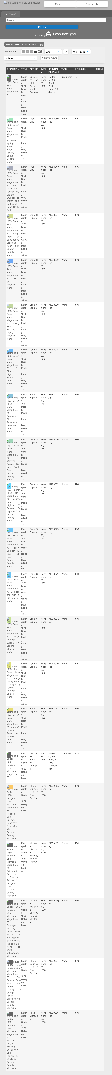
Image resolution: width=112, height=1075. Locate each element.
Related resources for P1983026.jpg (24, 44)
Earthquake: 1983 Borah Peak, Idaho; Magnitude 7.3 (24, 95)
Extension (80, 69)
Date (43, 69)
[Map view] (40, 52)
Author (34, 69)
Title (24, 69)
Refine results (50, 58)
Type (64, 69)
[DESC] (65, 51)
